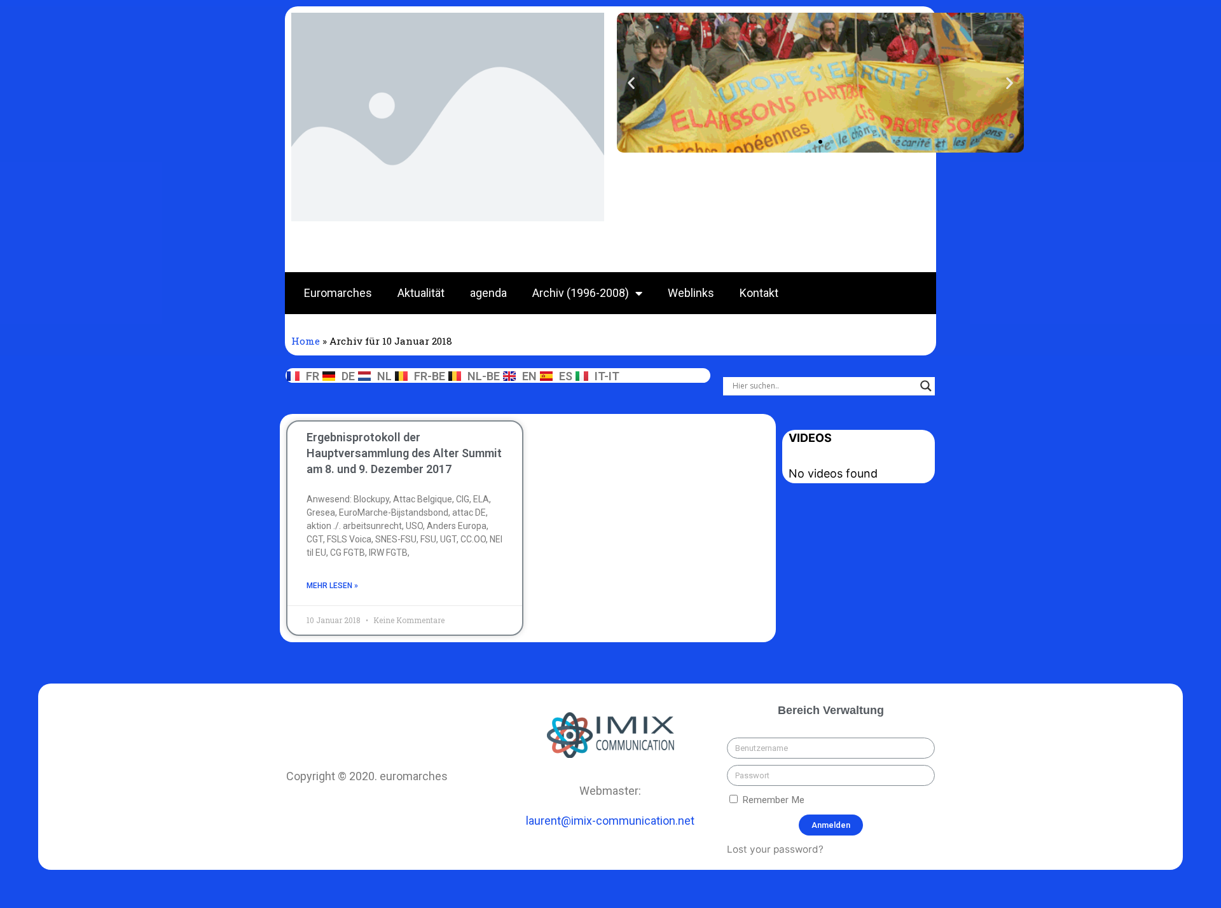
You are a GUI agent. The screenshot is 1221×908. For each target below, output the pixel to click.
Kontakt (759, 292)
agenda (488, 292)
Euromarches (338, 292)
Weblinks (691, 292)
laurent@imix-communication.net (610, 820)
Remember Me (772, 800)
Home (305, 340)
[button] (809, 142)
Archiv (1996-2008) (580, 292)
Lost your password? (775, 849)
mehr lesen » (332, 585)
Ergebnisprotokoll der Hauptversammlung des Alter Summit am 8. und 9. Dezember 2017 (404, 453)
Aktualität (421, 292)
